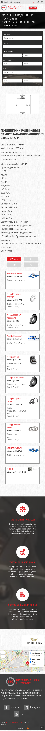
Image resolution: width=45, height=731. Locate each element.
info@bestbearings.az (12, 2)
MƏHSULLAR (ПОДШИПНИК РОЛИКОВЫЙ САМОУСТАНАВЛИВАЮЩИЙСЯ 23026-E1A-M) (19, 20)
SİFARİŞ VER (33, 8)
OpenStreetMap (41, 671)
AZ (33, 2)
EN (38, 2)
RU (42, 2)
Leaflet (36, 671)
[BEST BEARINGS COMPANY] (12, 8)
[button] (17, 653)
